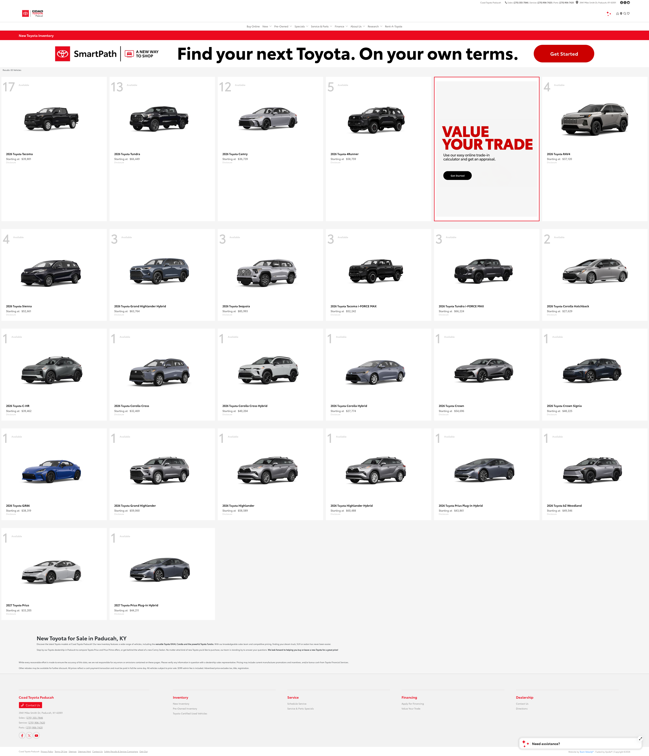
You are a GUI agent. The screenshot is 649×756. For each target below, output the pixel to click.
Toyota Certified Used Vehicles (190, 713)
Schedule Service (296, 703)
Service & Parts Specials (300, 708)
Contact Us (32, 705)
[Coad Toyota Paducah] (48, 13)
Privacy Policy (47, 751)
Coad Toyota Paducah (29, 751)
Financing (409, 697)
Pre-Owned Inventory (185, 708)
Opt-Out (143, 751)
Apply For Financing (413, 703)
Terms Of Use (61, 751)
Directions (522, 708)
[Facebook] (621, 2)
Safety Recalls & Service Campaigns (121, 751)
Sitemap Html (84, 751)
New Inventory (181, 703)
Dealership (524, 697)
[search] (624, 14)
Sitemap (73, 751)
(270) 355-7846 (521, 2)
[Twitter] (625, 2)
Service (293, 697)
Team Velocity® (587, 751)
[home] (618, 14)
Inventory (180, 697)
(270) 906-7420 (544, 2)
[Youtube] (628, 2)
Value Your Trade (411, 708)
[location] (577, 2)
